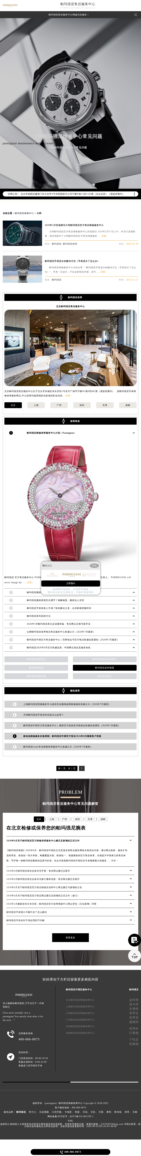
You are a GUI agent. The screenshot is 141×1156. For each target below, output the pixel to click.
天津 (104, 405)
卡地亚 (68, 1112)
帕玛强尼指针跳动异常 (105, 659)
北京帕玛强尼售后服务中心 (70, 306)
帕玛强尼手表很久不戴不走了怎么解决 (26, 912)
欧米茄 (118, 1112)
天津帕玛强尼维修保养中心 (80, 1013)
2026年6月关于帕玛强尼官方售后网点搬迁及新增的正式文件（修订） (43, 895)
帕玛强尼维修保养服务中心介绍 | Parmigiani (51, 433)
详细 (104, 236)
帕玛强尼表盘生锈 (36, 676)
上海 (36, 405)
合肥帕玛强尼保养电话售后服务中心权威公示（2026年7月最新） (61, 632)
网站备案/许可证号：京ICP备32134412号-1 (70, 1116)
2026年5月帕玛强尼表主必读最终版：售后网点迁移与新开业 (59, 624)
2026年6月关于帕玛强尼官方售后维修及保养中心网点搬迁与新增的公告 (44, 887)
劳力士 (32, 1112)
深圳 (81, 405)
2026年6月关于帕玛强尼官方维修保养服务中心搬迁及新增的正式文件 (43, 840)
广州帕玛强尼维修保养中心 (80, 1019)
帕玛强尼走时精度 (104, 667)
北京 (13, 405)
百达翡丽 (44, 1112)
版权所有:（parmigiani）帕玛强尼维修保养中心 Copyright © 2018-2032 (70, 1103)
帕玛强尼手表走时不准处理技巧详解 (25, 920)
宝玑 (93, 1112)
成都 (127, 405)
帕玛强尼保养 (70, 244)
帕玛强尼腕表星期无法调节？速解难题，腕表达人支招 (55, 600)
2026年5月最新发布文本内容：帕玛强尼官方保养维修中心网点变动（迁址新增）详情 (51, 904)
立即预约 (70, 583)
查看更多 (70, 937)
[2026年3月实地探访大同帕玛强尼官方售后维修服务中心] (22, 244)
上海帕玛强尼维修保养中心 (80, 1006)
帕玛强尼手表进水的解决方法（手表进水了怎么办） (72, 261)
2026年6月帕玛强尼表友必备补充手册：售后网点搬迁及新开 (38, 871)
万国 (101, 1112)
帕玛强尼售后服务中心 (77, 4)
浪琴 (127, 1112)
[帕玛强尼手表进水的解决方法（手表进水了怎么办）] (22, 281)
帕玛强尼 (57, 244)
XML (70, 1121)
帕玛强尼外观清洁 (36, 659)
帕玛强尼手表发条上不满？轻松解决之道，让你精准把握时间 (59, 608)
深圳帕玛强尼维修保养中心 (80, 1026)
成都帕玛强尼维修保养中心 (80, 1033)
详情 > (68, 395)
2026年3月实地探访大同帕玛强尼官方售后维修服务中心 (74, 225)
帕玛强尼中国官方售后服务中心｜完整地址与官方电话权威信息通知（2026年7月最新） (73, 639)
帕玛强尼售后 (104, 676)
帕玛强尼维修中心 (24, 213)
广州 (59, 405)
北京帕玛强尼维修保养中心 (80, 1000)
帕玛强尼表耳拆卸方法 (39, 616)
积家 (77, 1112)
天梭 (135, 1112)
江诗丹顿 (57, 1112)
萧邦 (108, 1112)
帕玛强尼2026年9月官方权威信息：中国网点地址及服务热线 (59, 647)
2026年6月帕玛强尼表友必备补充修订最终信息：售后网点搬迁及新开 (43, 879)
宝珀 (85, 1112)
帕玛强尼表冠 (36, 667)
